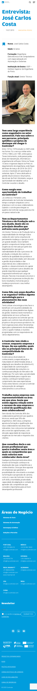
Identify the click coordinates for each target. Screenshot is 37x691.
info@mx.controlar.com (28, 550)
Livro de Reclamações (10, 677)
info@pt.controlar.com (10, 550)
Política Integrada (9, 667)
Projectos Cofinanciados (11, 656)
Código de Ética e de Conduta (12, 672)
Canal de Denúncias (9, 682)
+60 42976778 (8, 558)
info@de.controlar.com (28, 570)
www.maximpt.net (9, 575)
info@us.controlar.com (10, 584)
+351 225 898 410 (9, 547)
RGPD (3, 661)
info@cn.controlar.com (10, 593)
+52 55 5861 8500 (26, 547)
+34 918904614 (26, 558)
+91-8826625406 (8, 570)
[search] (30, 2)
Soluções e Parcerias (10, 532)
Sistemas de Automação (11, 522)
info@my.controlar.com (11, 561)
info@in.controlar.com (10, 572)
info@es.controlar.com (28, 561)
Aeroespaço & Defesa (10, 527)
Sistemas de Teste (9, 517)
